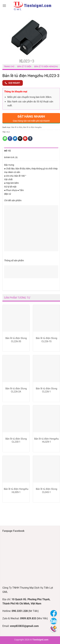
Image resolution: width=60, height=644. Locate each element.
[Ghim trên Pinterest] (25, 138)
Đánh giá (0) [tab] (11, 157)
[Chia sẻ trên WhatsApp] (5, 138)
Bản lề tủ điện (24, 66)
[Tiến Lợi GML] (32, 5)
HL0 (8, 132)
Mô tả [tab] (7, 151)
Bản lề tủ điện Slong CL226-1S (46, 340)
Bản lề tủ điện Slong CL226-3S (16, 340)
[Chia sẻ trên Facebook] (10, 138)
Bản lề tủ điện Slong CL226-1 (46, 390)
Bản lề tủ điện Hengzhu (46, 66)
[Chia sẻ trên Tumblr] (30, 138)
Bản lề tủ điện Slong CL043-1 (46, 491)
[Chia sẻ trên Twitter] (15, 138)
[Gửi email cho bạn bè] (20, 138)
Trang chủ (9, 66)
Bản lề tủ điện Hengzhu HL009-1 (16, 491)
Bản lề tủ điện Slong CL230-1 (16, 440)
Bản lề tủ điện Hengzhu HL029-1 (46, 440)
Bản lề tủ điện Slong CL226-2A (16, 390)
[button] (4, 6)
